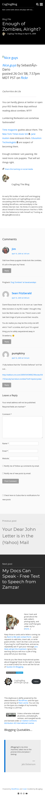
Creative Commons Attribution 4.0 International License (20, 721)
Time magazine (9, 129)
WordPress (23, 700)
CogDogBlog (9, 4)
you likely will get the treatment (21, 647)
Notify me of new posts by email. (17, 473)
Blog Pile (6, 19)
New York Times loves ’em (15, 133)
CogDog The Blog (20, 184)
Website (5, 458)
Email (5, 451)
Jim (14, 249)
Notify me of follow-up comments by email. (21, 466)
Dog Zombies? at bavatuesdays (23, 282)
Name (5, 443)
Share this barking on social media (19, 169)
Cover (25, 789)
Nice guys (9, 65)
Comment (7, 414)
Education (36, 138)
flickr (24, 78)
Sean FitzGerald (22, 293)
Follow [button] (36, 681)
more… (27, 629)
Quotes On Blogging (14, 667)
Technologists (9, 142)
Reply (6, 270)
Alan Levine (23, 703)
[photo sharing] (10, 57)
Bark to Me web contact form (19, 637)
